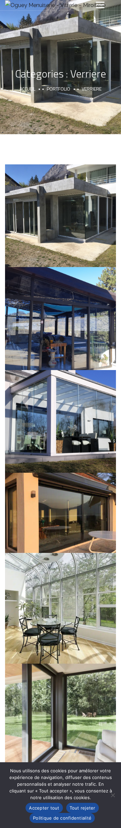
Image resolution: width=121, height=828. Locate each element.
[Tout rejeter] (112, 795)
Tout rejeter (82, 808)
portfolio (58, 88)
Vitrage (78, 224)
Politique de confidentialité (62, 818)
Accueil (27, 88)
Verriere (44, 224)
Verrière (60, 208)
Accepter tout (44, 808)
